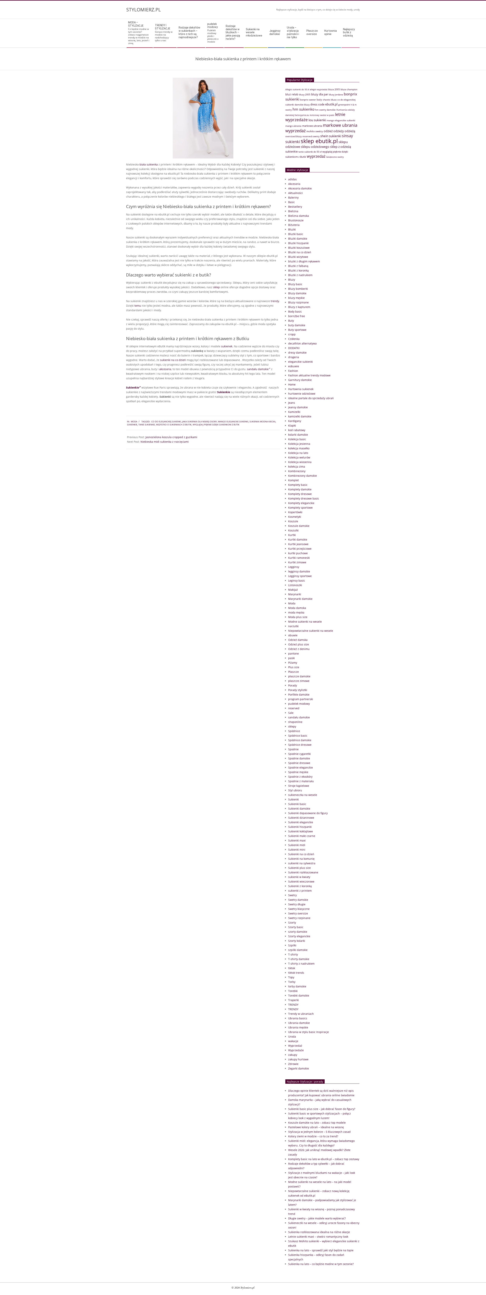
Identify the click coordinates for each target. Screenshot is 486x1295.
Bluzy (291, 279)
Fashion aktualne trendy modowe (309, 375)
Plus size (293, 667)
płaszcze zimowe (298, 681)
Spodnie (293, 749)
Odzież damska (298, 640)
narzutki (293, 626)
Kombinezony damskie (302, 475)
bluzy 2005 (304, 94)
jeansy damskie (298, 407)
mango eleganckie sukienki (233, 421)
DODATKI (294, 348)
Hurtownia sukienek (300, 389)
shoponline (295, 722)
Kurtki (292, 535)
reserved (293, 708)
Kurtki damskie (297, 539)
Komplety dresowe (300, 494)
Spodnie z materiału (301, 781)
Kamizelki (294, 412)
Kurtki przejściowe (300, 548)
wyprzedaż (316, 156)
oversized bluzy (293, 136)
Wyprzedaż (295, 1045)
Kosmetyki (294, 516)
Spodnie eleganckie (300, 767)
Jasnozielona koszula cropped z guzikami (171, 437)
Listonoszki (295, 585)
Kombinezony (296, 471)
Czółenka (294, 339)
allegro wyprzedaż (318, 89)
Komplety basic (298, 485)
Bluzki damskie (297, 238)
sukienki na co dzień (173, 360)
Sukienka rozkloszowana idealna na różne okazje (319, 1232)
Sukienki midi (296, 845)
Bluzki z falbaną (298, 266)
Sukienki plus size (299, 868)
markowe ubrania (312, 125)
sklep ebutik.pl (319, 141)
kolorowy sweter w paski (322, 115)
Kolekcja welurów (299, 457)
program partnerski (300, 699)
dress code (317, 104)
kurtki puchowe (298, 553)
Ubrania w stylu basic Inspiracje (308, 1032)
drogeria (293, 357)
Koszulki (293, 530)
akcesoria (165, 369)
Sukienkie (132, 387)
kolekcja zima (296, 466)
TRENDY (293, 1004)
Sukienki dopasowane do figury (308, 813)
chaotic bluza (330, 99)
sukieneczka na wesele (302, 795)
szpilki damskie (298, 950)
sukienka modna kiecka (262, 421)
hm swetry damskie (325, 109)
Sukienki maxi (297, 840)
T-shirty (293, 954)
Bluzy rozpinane (298, 302)
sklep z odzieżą (340, 146)
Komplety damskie (300, 489)
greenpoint (344, 104)
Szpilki (292, 945)
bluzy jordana (336, 94)
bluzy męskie (296, 298)
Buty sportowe (297, 330)
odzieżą (350, 131)
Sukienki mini (296, 849)
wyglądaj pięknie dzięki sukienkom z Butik (216, 424)
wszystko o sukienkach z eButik (174, 424)
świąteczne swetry (335, 157)
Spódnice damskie (299, 740)
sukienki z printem (300, 890)
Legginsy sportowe (300, 576)
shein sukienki (330, 136)
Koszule (293, 521)
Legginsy (293, 567)
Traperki (293, 1000)
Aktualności (295, 193)
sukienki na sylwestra (301, 863)
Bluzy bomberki (298, 289)
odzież (328, 131)
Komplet (293, 480)
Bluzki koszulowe (299, 247)
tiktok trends (296, 972)
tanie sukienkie (146, 424)
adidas (292, 179)
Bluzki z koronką (298, 270)
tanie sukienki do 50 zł (310, 151)
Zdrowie (293, 1064)
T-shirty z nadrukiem (301, 963)
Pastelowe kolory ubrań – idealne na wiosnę (316, 1127)
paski (291, 658)
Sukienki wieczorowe (301, 881)
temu (137, 305)
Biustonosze (296, 220)
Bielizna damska (298, 216)
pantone (293, 653)
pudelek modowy (299, 703)
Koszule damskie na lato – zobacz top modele (317, 1122)
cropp (292, 334)
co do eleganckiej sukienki (166, 421)
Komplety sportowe (300, 507)
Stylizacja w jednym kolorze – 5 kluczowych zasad (319, 1132)
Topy (291, 977)
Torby (291, 982)
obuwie (292, 635)
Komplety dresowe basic (303, 498)
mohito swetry (314, 131)
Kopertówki (295, 512)
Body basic (295, 311)
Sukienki (293, 799)
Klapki (292, 425)
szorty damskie (297, 931)
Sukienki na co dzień (301, 854)
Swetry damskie (298, 900)
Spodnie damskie (299, 758)
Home (292, 384)
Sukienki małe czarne (301, 836)
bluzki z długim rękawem (304, 261)
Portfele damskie (298, 694)
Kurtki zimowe (297, 562)
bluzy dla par (319, 94)
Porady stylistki (297, 690)
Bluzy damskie (297, 293)
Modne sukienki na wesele (305, 621)
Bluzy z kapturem (299, 307)
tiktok (291, 968)
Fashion (293, 371)
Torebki (293, 991)
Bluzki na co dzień (299, 252)
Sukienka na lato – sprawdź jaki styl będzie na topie (320, 1250)
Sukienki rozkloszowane (303, 872)
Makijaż (293, 589)
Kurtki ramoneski (299, 558)
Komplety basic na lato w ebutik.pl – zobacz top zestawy (323, 1159)
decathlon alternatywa (302, 343)
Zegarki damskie (298, 1068)
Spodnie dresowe (299, 763)
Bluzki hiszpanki (298, 243)
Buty (291, 320)
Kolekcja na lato (298, 453)
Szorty (292, 922)
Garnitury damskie (300, 380)
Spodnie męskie (298, 772)
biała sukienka (149, 164)
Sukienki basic (297, 804)
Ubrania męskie (298, 1027)
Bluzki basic (295, 234)
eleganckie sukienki (300, 361)
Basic (291, 202)
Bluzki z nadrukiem (300, 275)
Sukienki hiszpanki (300, 827)
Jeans (291, 402)
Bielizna (293, 211)
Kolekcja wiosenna (300, 462)
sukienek (226, 346)
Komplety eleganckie (301, 503)
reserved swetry (311, 136)
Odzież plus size (298, 644)
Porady (292, 685)
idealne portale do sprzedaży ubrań (311, 398)
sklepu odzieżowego (315, 147)
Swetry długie (296, 904)
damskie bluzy (302, 104)
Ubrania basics (297, 1018)
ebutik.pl (331, 104)
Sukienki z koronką (300, 886)
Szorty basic (295, 927)
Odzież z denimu (299, 649)
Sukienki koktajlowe (300, 831)
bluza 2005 (334, 89)
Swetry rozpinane (299, 918)
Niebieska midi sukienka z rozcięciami (164, 441)
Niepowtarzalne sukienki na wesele (310, 630)
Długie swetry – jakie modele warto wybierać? (317, 1218)
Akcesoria (294, 184)
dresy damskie (297, 352)
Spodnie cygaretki (299, 754)
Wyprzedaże (296, 1050)
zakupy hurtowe (298, 1059)
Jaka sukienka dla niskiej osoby (199, 421)
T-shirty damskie (298, 959)
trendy (275, 301)
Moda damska (297, 608)
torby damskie (297, 986)
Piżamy (292, 662)
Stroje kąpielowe (298, 786)
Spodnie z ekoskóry (300, 776)
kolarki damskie (298, 434)
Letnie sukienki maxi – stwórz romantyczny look (318, 1236)
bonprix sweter (308, 99)
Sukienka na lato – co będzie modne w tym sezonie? (321, 1264)
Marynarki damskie (300, 599)
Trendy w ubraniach (301, 1014)
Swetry (292, 895)
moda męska (296, 612)
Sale (290, 713)
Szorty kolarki (296, 941)
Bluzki (292, 229)
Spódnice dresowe (300, 744)
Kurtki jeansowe (298, 544)
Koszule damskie (298, 526)
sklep (216, 287)
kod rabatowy (296, 430)
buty (319, 99)
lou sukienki (317, 120)
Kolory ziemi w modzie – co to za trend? (313, 1136)
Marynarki (294, 594)
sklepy (292, 726)
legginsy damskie (299, 571)
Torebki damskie (298, 995)
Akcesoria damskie (300, 188)
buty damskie (296, 325)
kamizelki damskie (299, 416)
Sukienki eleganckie (300, 822)
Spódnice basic (297, 735)
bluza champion (349, 89)
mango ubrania (293, 125)
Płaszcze (293, 672)
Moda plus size (297, 617)
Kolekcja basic (297, 439)
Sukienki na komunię (301, 858)
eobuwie (293, 366)
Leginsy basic (296, 580)
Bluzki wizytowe (298, 257)
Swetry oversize (298, 913)
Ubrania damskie (299, 1023)
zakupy (292, 1055)
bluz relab (291, 94)
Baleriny (293, 197)
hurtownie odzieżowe (301, 393)
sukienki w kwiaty (299, 877)
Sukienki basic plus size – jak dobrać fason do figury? (321, 1109)
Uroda (292, 1036)
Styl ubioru (295, 790)
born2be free (296, 316)
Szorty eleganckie (299, 936)
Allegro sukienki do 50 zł (297, 89)
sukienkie (132, 424)
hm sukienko (303, 109)
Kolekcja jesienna (299, 444)
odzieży (338, 131)
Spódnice (294, 731)
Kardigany (294, 421)
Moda (134, 421)
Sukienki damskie (299, 808)
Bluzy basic (295, 284)
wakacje (293, 1041)
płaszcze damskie (299, 676)
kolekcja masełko (298, 448)
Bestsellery (295, 206)
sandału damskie (258, 369)
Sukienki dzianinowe (301, 817)
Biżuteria (294, 225)
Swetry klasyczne (299, 909)
